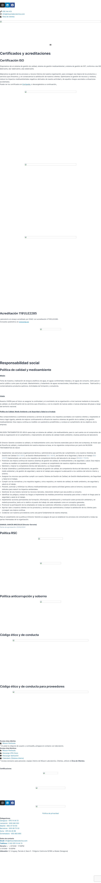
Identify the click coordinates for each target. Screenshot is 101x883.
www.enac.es (24, 322)
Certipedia (26, 84)
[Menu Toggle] (50, 45)
